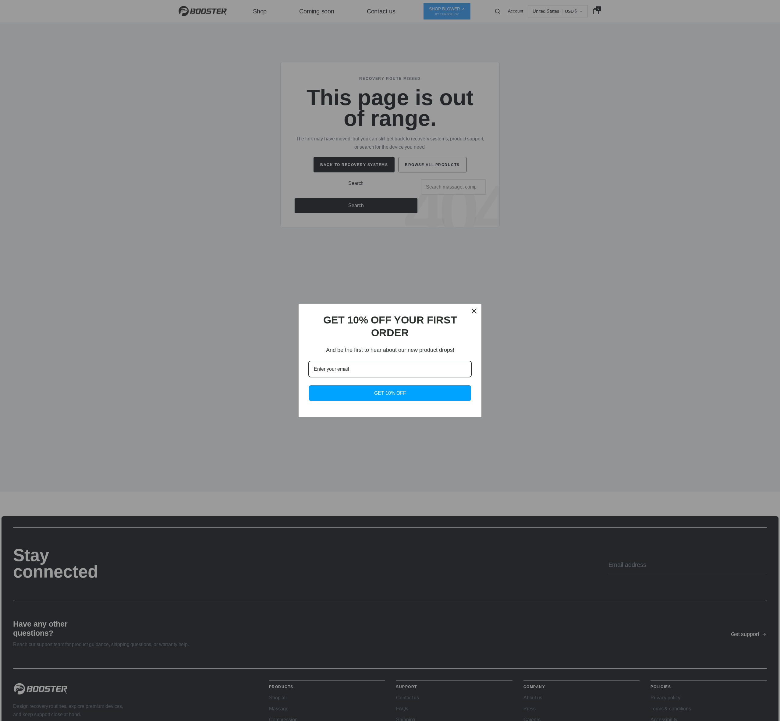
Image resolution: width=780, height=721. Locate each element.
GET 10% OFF (390, 393)
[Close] (474, 311)
